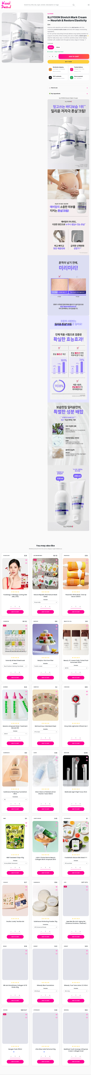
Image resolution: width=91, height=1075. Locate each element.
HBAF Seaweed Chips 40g (15, 857)
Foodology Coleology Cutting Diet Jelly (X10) (15, 596)
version (15, 663)
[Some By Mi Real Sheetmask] (15, 639)
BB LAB (4, 946)
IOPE (65, 882)
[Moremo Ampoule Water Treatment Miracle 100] (15, 705)
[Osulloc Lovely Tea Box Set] (15, 900)
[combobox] (50, 5)
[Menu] (89, 5)
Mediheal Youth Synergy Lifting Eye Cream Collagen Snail (76, 1050)
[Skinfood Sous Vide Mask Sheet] (45, 705)
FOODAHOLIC (67, 818)
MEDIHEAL (66, 1010)
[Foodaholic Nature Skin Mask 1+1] (76, 836)
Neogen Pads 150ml (15, 1049)
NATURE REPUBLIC (38, 555)
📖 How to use (53, 87)
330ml (58, 47)
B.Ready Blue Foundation (45, 985)
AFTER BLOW (37, 1010)
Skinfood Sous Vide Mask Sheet (45, 726)
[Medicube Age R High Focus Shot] (76, 771)
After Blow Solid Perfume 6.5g (45, 1049)
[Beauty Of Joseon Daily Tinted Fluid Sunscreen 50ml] (76, 639)
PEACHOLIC (66, 555)
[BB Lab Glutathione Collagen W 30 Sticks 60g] (15, 964)
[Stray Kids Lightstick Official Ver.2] (76, 705)
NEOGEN (5, 1010)
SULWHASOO (6, 752)
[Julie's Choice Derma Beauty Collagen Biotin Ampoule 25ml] (45, 836)
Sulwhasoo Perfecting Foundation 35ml (15, 793)
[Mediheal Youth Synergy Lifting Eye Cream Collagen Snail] (76, 1028)
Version (45, 599)
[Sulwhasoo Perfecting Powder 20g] (45, 900)
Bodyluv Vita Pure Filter (45, 660)
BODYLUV (36, 621)
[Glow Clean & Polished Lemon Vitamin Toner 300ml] (45, 771)
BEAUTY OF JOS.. (68, 621)
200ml (51, 47)
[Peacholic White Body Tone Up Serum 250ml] (76, 573)
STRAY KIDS (66, 687)
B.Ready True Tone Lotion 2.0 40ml (76, 985)
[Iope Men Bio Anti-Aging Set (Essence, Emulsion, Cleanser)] (76, 900)
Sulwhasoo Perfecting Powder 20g (45, 921)
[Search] (73, 5)
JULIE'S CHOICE (37, 818)
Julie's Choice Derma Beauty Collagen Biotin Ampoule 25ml (45, 858)
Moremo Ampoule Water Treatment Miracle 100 (15, 727)
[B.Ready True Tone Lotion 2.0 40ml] (76, 964)
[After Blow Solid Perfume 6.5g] (45, 1028)
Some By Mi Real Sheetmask (15, 660)
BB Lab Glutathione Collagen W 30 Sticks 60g (15, 986)
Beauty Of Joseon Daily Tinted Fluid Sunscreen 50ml (76, 661)
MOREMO (5, 687)
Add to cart (74, 56)
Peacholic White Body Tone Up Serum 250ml (75, 596)
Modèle (45, 663)
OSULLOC (5, 882)
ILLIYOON (50, 13)
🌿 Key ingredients (54, 93)
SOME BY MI (6, 621)
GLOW (35, 752)
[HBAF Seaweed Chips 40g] (15, 836)
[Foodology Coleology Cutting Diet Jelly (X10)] (15, 573)
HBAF (4, 818)
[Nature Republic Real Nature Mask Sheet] (45, 573)
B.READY (36, 946)
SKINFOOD (36, 687)
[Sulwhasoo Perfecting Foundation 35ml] (15, 771)
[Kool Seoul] (6, 4)
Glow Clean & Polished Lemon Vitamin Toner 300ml (45, 793)
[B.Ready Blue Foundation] (45, 964)
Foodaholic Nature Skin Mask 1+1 (76, 857)
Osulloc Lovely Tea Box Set (15, 921)
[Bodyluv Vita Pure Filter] (45, 639)
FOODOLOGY (6, 555)
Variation (15, 796)
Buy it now (68, 61)
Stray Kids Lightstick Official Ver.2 (75, 726)
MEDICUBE (66, 752)
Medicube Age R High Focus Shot (76, 792)
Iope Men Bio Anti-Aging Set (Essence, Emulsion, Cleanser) (75, 922)
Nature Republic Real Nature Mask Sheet (45, 596)
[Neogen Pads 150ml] (15, 1028)
